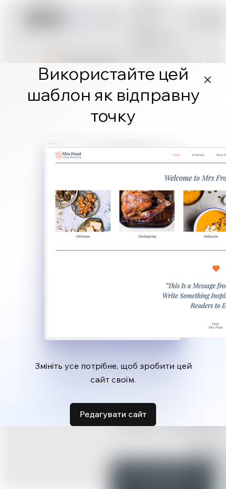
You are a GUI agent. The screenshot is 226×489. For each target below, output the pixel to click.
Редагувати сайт (113, 414)
